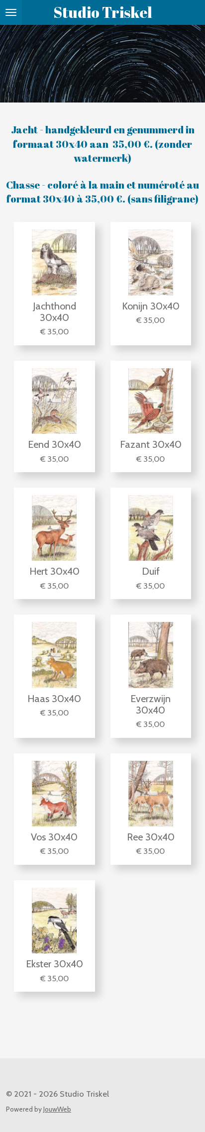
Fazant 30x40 (151, 444)
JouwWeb (57, 1109)
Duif (151, 571)
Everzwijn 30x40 (150, 704)
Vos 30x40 (54, 837)
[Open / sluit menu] (11, 12)
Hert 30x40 (54, 571)
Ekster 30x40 (54, 964)
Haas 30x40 (54, 699)
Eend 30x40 (54, 444)
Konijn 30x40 (151, 306)
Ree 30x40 (151, 837)
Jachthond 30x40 (54, 312)
